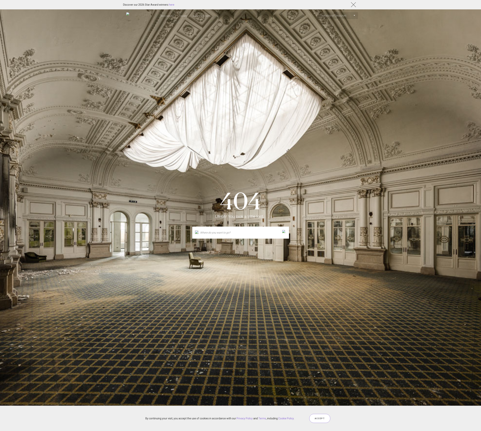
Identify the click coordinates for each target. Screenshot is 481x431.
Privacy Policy (245, 418)
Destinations (167, 15)
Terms (262, 418)
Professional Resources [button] (333, 15)
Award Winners (201, 15)
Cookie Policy (286, 418)
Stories (183, 15)
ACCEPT (320, 418)
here (171, 4)
